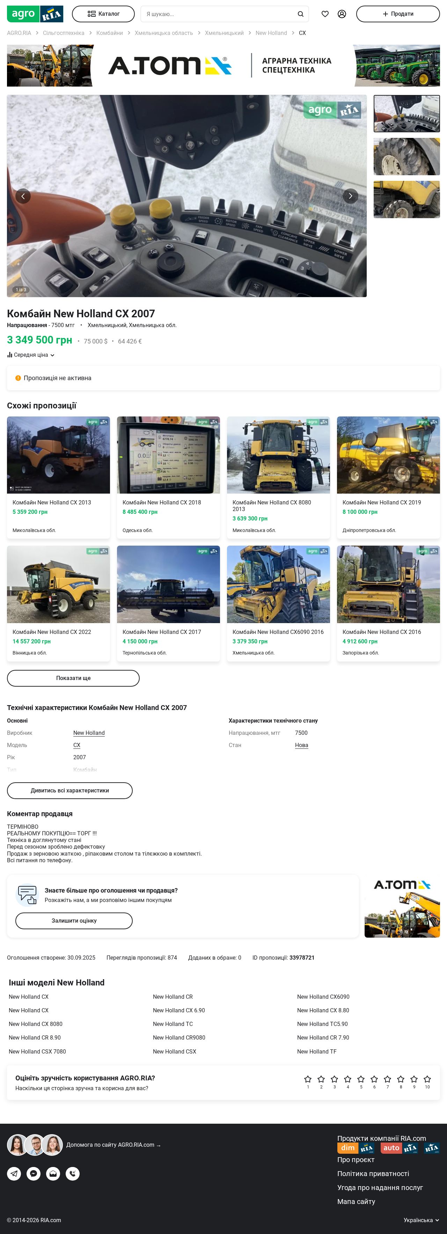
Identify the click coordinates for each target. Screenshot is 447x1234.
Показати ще (73, 678)
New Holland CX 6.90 (179, 1010)
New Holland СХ (29, 1010)
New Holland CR (173, 996)
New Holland (89, 733)
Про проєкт (356, 1159)
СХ (76, 745)
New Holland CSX (174, 1051)
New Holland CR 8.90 (35, 1037)
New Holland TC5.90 (322, 1024)
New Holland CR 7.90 (323, 1037)
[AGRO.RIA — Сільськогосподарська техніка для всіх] (39, 14)
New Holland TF (317, 1051)
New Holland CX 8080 (36, 1024)
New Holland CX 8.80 (323, 1010)
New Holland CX (29, 996)
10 (427, 1087)
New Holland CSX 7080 (37, 1051)
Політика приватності (373, 1173)
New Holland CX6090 (323, 996)
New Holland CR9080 (179, 1037)
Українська (419, 1220)
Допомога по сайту (113, 1144)
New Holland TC (173, 1024)
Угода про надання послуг (380, 1187)
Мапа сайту (356, 1201)
